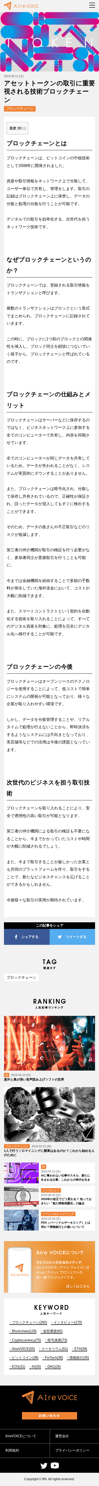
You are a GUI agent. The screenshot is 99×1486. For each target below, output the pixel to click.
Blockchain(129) (24, 1331)
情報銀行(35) (79, 1358)
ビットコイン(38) (25, 1358)
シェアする (30, 937)
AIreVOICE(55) (23, 1349)
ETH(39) (80, 1349)
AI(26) (36, 1367)
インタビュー (51, 1190)
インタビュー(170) (68, 1322)
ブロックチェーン (20, 109)
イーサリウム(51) (54, 1349)
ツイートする (76, 937)
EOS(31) (18, 1367)
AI (6, 1075)
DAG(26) (54, 1367)
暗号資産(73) (57, 1340)
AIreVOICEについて (20, 1436)
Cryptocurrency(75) (26, 1340)
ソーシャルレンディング (58, 1213)
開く (21, 128)
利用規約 (12, 1450)
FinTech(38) (54, 1358)
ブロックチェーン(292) (29, 1322)
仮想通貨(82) (53, 1331)
